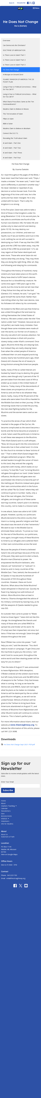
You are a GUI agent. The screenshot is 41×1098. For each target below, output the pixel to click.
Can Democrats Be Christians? (14, 45)
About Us (4, 834)
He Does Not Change (11, 70)
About (3, 803)
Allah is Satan (8, 123)
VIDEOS (4, 818)
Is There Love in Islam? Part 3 (14, 65)
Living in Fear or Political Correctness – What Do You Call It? (19, 88)
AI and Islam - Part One (12, 143)
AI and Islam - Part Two (12, 148)
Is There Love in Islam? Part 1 (14, 55)
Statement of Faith (7, 837)
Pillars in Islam (8, 119)
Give (2, 813)
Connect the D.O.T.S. (10, 133)
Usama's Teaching (8, 806)
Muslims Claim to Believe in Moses (16, 109)
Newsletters (6, 811)
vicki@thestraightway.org (15, 878)
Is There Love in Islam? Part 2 (14, 60)
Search (11, 3)
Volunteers (5, 821)
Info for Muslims (7, 824)
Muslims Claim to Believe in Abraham (16, 128)
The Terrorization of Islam (13, 114)
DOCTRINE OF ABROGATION (14, 50)
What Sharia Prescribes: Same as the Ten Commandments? (18, 102)
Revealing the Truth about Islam (15, 138)
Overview (6, 40)
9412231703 (21, 3)
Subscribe (8, 790)
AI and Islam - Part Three (12, 153)
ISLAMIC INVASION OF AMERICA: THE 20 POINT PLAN (18, 80)
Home (3, 801)
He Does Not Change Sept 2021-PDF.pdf (19, 744)
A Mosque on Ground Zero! (13, 74)
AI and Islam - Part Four (12, 157)
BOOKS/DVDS (6, 816)
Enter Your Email (7, 782)
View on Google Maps (9, 854)
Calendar (4, 808)
